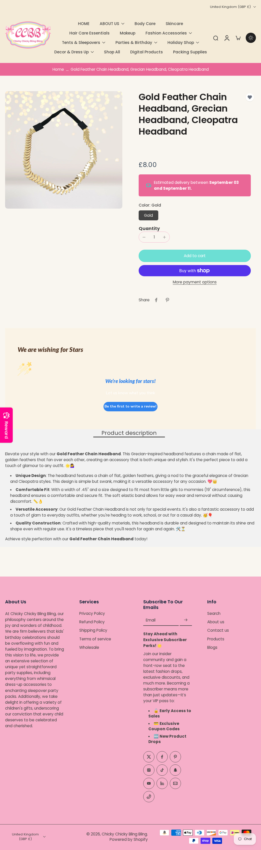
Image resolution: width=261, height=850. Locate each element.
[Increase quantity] (164, 237)
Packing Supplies (190, 52)
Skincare (174, 23)
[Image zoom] (63, 150)
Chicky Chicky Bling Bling (124, 834)
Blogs (212, 647)
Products (215, 639)
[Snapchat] (175, 770)
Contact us (218, 630)
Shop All (112, 52)
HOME (83, 23)
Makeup (127, 33)
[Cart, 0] (238, 38)
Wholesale (89, 647)
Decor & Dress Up (71, 52)
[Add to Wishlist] (250, 97)
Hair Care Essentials (89, 33)
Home (58, 69)
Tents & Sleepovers (81, 42)
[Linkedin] (162, 783)
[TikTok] (162, 770)
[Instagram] (148, 770)
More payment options (195, 282)
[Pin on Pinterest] (167, 300)
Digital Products (146, 52)
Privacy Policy (92, 613)
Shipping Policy (93, 630)
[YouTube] (148, 783)
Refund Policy (92, 622)
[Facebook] (162, 756)
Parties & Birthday (133, 42)
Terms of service (95, 639)
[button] (195, 256)
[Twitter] (148, 756)
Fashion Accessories (166, 33)
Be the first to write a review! (130, 406)
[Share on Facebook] (156, 300)
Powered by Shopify (129, 839)
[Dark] (251, 38)
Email (150, 620)
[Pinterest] (175, 756)
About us (215, 622)
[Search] (215, 38)
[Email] (175, 783)
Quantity (149, 228)
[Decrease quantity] (144, 237)
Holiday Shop (180, 42)
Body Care (145, 23)
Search (213, 613)
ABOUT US (109, 23)
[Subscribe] (186, 620)
